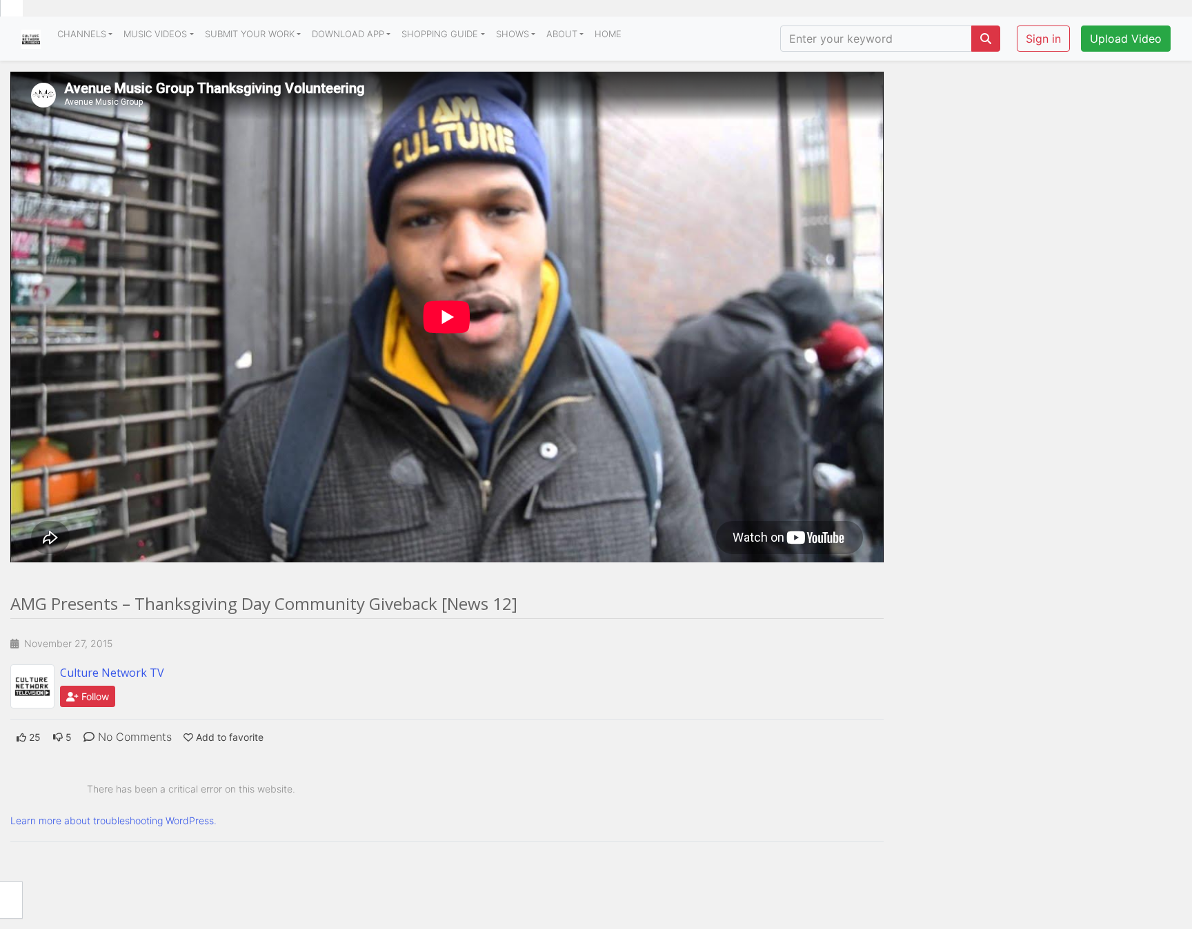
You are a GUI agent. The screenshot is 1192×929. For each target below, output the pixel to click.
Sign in (1043, 38)
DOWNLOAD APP (348, 33)
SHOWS (512, 33)
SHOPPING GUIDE (439, 33)
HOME (608, 33)
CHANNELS (81, 33)
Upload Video (1126, 38)
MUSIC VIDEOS (155, 33)
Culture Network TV (112, 672)
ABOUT (561, 33)
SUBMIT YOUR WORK (250, 33)
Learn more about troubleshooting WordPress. (113, 820)
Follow (94, 696)
